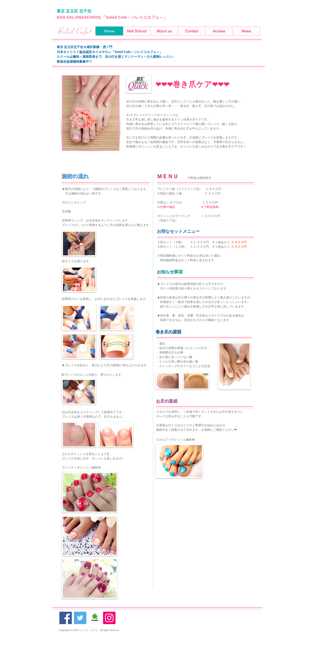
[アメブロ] (94, 618)
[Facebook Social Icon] (65, 618)
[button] (136, 31)
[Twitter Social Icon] (80, 618)
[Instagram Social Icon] (109, 618)
